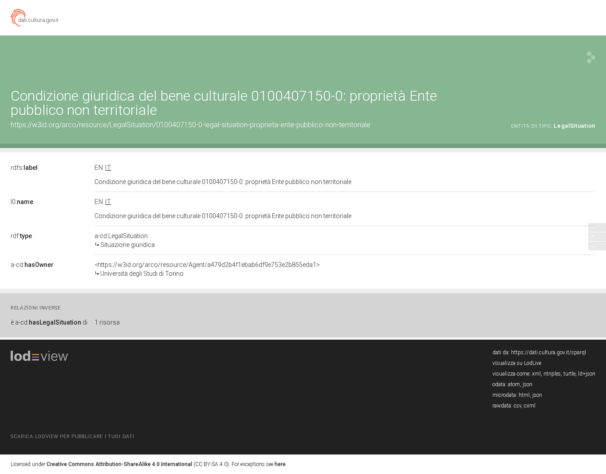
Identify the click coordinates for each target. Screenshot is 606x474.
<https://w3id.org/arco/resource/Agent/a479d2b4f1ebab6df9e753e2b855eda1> (207, 269)
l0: (22, 201)
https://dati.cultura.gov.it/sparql (548, 352)
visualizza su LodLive (516, 363)
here (280, 464)
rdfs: (24, 167)
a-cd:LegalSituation (124, 240)
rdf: (21, 235)
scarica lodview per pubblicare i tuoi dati (72, 436)
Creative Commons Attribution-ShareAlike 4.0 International (119, 464)
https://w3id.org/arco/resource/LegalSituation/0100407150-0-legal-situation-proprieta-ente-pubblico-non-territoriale (190, 125)
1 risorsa (107, 322)
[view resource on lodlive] (591, 57)
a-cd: (32, 264)
